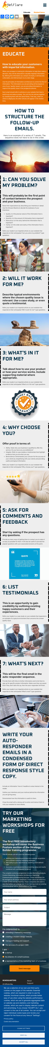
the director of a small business (17, 957)
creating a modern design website (18, 937)
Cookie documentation (11, 1021)
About (29, 981)
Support (30, 983)
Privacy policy (8, 1019)
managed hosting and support (17, 941)
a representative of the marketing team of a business (25, 961)
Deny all (23, 1035)
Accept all (23, 1042)
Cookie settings (23, 1028)
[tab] (27, 12)
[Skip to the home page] (12, 5)
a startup (8, 953)
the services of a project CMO (17, 945)
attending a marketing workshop (18, 932)
